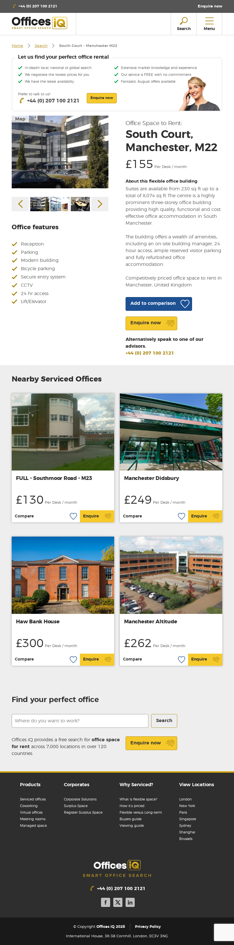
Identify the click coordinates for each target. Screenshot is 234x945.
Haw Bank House (38, 621)
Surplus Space (76, 806)
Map (20, 119)
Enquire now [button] (101, 98)
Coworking (29, 806)
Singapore (187, 819)
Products (30, 784)
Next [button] (99, 204)
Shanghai (187, 832)
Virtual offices (31, 812)
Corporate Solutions (80, 799)
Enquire (91, 516)
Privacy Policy (148, 927)
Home (17, 46)
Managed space (33, 825)
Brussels (185, 839)
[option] (60, 152)
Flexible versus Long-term (141, 812)
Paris (183, 812)
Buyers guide (131, 819)
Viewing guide (132, 825)
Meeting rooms (32, 819)
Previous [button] (20, 204)
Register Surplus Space (83, 812)
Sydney (185, 825)
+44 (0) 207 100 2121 (150, 353)
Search (41, 46)
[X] (117, 903)
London (185, 799)
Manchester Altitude (150, 621)
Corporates (76, 784)
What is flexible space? (138, 799)
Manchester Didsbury (151, 478)
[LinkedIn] (130, 903)
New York (187, 806)
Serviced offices (33, 799)
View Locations (196, 784)
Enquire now (145, 743)
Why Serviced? (136, 784)
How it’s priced (132, 806)
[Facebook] (105, 903)
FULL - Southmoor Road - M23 (54, 478)
